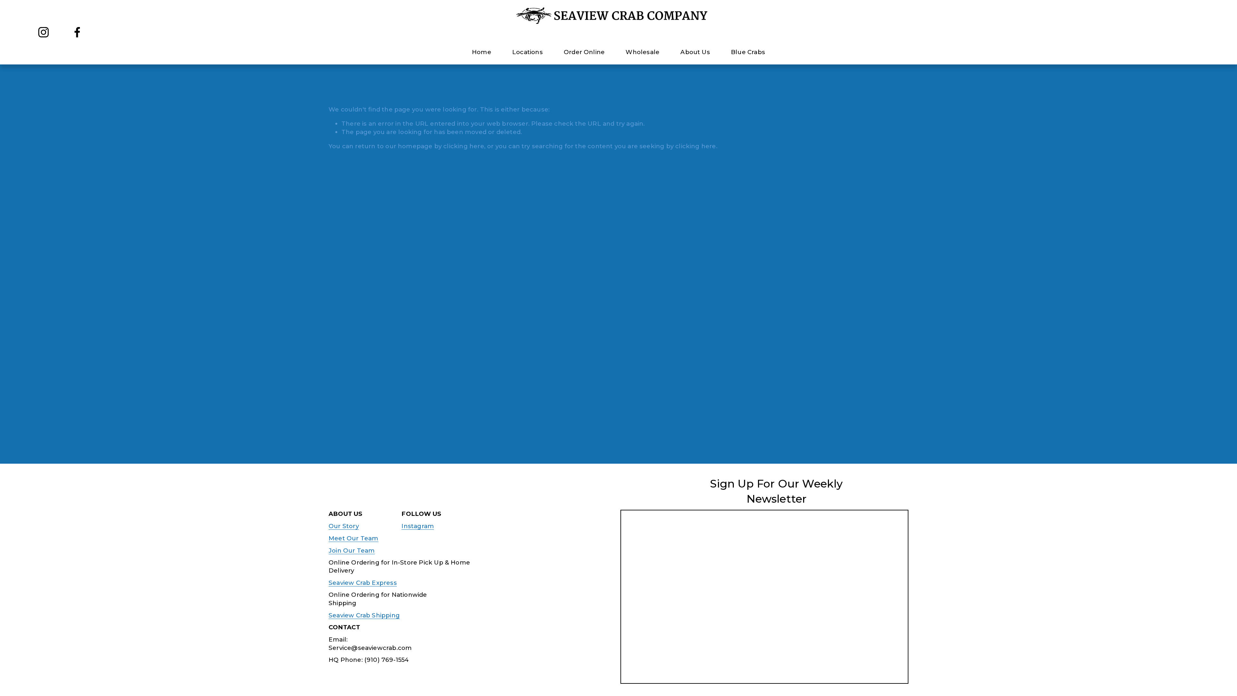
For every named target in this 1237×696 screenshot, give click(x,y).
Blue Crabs (748, 52)
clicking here (463, 146)
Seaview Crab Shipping (364, 615)
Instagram (417, 526)
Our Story (344, 526)
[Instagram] (43, 32)
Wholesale (642, 52)
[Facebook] (77, 32)
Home (481, 52)
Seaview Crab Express (363, 582)
